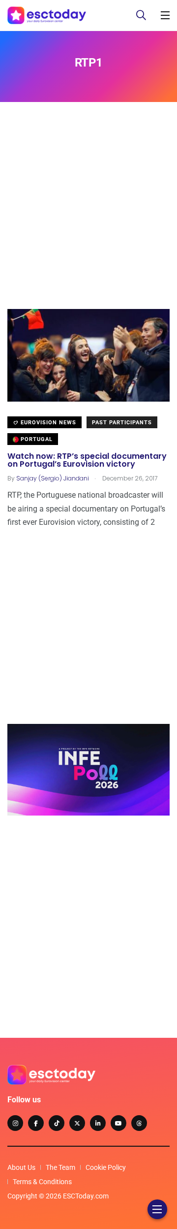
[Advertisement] (88, 220)
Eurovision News (47, 422)
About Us (21, 1167)
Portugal (36, 439)
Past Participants (122, 422)
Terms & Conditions (42, 1182)
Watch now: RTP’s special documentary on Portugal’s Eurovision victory (87, 460)
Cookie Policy (106, 1167)
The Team (60, 1167)
